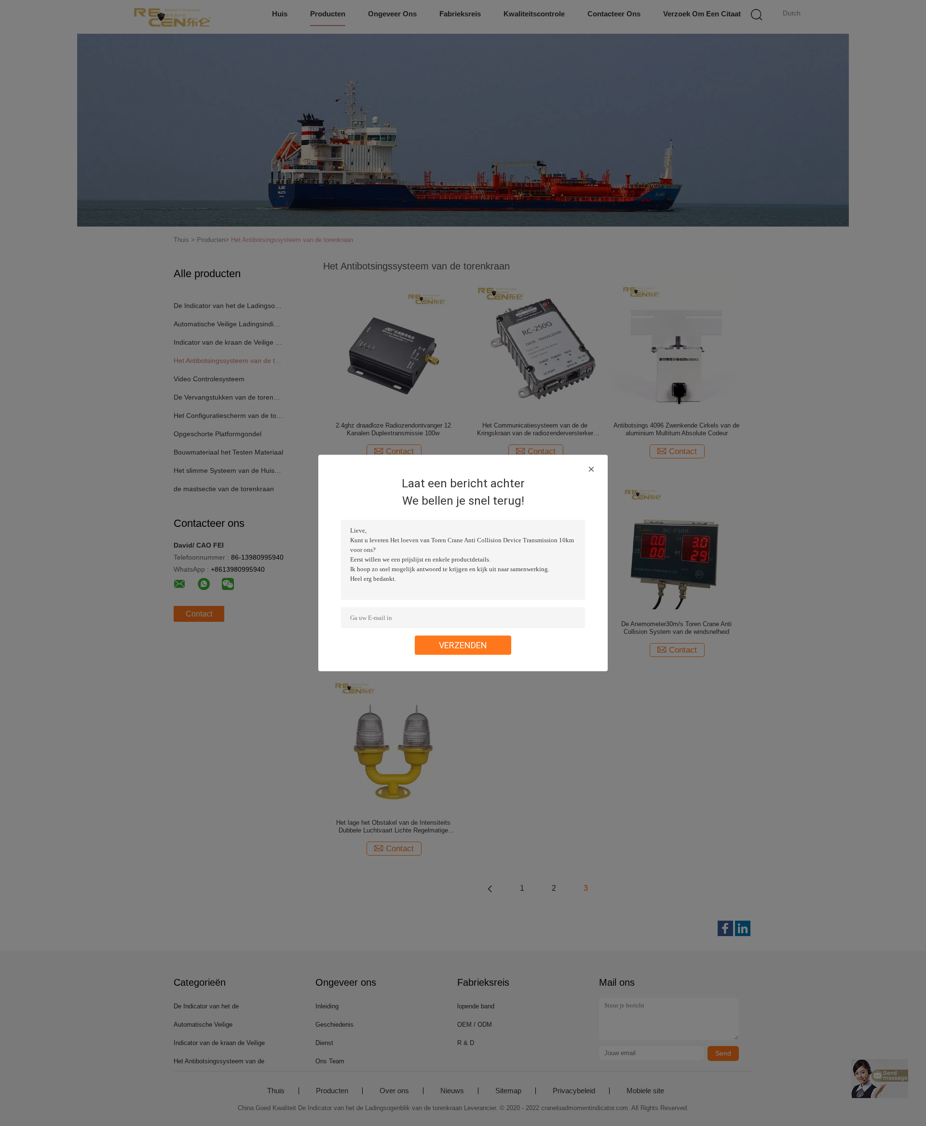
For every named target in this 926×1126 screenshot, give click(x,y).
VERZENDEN (463, 645)
